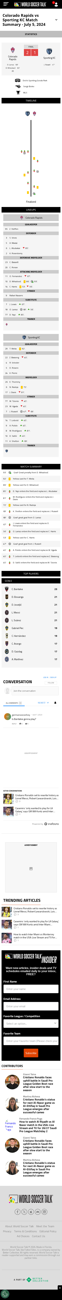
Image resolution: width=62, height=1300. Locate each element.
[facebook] (17, 1212)
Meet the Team (45, 1226)
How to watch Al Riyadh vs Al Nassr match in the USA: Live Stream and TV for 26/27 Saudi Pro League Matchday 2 (38, 1126)
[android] (38, 1212)
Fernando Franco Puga (30, 1118)
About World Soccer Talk (19, 1226)
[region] (31, 751)
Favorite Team (11, 1033)
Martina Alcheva (31, 1096)
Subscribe (31, 1053)
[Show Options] (55, 1023)
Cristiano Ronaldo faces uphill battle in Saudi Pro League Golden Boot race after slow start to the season (38, 1084)
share (45, 723)
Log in (45, 677)
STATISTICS (31, 34)
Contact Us (38, 1236)
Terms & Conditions (25, 1231)
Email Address (12, 999)
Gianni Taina (29, 1074)
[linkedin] (44, 1212)
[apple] (31, 1212)
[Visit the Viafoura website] (51, 823)
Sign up (53, 677)
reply (14, 723)
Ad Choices (23, 1236)
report (53, 723)
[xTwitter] (24, 1212)
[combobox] (30, 1023)
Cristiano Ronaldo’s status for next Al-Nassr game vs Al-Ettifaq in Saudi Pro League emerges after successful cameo (39, 1106)
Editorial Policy (47, 1231)
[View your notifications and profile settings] (55, 702)
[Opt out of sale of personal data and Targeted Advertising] (5, 1294)
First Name (10, 981)
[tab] (14, 703)
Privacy (7, 1231)
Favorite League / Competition (21, 1016)
